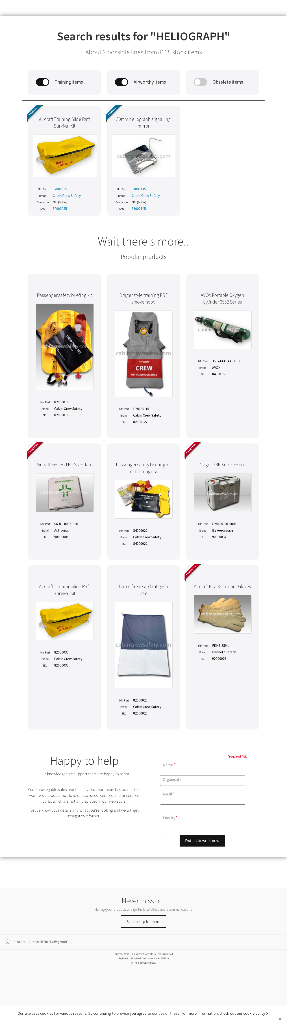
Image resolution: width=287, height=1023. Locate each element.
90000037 (219, 536)
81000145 (139, 189)
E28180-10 (141, 408)
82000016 (61, 402)
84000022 (140, 530)
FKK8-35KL (220, 645)
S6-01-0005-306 (66, 523)
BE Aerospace (222, 530)
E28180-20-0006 (224, 523)
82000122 (140, 421)
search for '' (50, 941)
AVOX (216, 367)
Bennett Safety (224, 652)
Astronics (61, 530)
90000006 (61, 536)
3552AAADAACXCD (226, 361)
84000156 (219, 374)
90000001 (219, 658)
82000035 (60, 189)
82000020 (140, 700)
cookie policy (254, 1013)
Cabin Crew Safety (67, 195)
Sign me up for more (143, 921)
